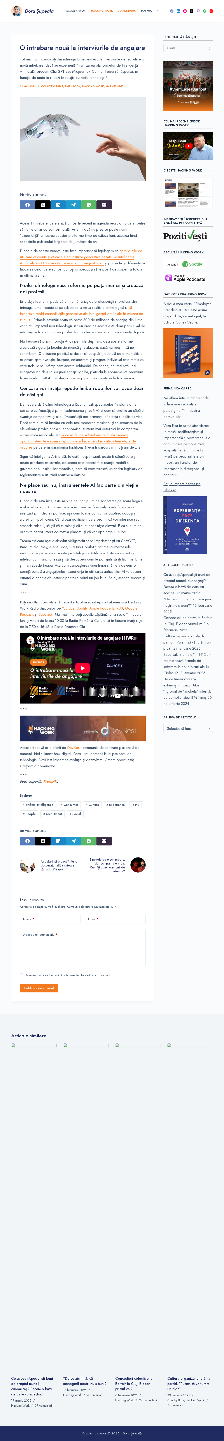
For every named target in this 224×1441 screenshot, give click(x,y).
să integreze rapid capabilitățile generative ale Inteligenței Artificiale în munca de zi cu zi (81, 313)
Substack (45, 614)
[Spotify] (204, 11)
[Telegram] (73, 204)
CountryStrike (52, 86)
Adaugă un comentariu (40, 934)
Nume (28, 919)
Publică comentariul (39, 988)
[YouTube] (211, 11)
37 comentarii (43, 1405)
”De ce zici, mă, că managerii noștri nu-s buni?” (85, 1381)
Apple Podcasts (101, 608)
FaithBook (72, 86)
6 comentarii (95, 1395)
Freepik (50, 781)
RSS (119, 608)
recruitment (52, 814)
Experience (115, 805)
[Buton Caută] (208, 48)
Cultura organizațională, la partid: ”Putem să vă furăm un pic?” (187, 642)
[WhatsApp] (88, 204)
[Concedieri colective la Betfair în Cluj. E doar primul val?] (138, 1207)
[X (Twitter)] (191, 11)
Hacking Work (102, 11)
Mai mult (147, 11)
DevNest (73, 747)
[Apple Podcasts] (198, 11)
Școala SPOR (76, 11)
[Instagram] (185, 11)
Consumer (69, 805)
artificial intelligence (38, 805)
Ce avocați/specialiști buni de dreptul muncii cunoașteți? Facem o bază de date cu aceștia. (32, 1386)
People (29, 814)
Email (93, 919)
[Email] (104, 204)
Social (75, 814)
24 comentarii (148, 1400)
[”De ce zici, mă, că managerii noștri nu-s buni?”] (86, 1207)
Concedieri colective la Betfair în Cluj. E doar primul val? (133, 1383)
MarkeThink (127, 11)
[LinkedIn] (178, 11)
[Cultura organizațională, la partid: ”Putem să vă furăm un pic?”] (190, 1207)
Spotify (82, 608)
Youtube (68, 608)
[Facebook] (171, 11)
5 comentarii (175, 1405)
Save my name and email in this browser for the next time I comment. (68, 975)
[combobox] (184, 48)
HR (135, 805)
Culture (92, 805)
